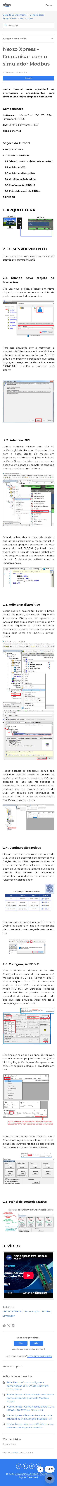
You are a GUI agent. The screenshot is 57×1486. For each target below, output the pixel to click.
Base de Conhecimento (15, 15)
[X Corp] (8, 1325)
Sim (20, 1343)
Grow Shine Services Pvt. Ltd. (31, 1473)
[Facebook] (4, 1325)
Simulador (9, 1315)
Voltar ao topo (11, 1366)
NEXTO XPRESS (12, 1311)
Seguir (28, 78)
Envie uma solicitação (39, 1355)
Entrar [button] (49, 5)
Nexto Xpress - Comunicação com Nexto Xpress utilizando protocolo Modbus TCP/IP (30, 1398)
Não (36, 1343)
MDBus (46, 1311)
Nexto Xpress (26, 18)
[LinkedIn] (13, 1325)
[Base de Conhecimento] (7, 5)
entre (15, 1452)
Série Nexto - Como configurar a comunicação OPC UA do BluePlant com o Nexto (27, 1386)
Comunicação (32, 1311)
